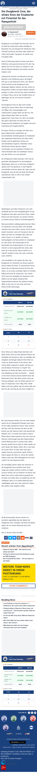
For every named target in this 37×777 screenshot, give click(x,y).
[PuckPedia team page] (31, 538)
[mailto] (18, 538)
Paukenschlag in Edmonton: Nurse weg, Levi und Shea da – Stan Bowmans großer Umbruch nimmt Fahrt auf (19, 610)
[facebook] (6, 538)
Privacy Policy (7, 747)
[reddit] (23, 538)
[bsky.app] (14, 538)
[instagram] (32, 713)
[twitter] (10, 538)
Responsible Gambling (28, 747)
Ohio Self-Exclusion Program (11, 758)
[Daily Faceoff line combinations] (27, 538)
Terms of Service (16, 747)
